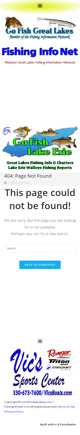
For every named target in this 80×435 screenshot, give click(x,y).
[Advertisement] (40, 95)
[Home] (5, 182)
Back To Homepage (40, 265)
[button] (40, 5)
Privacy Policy (14, 411)
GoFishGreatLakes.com (36, 402)
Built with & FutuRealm (58, 424)
